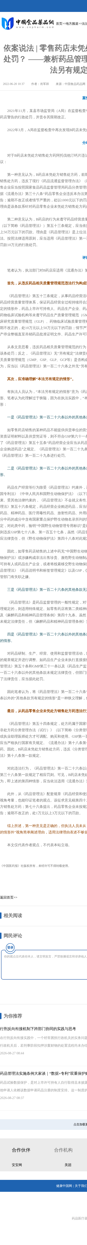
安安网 (17, 1165)
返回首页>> (8, 897)
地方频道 (72, 23)
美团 (68, 1165)
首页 (59, 23)
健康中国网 (64, 1186)
